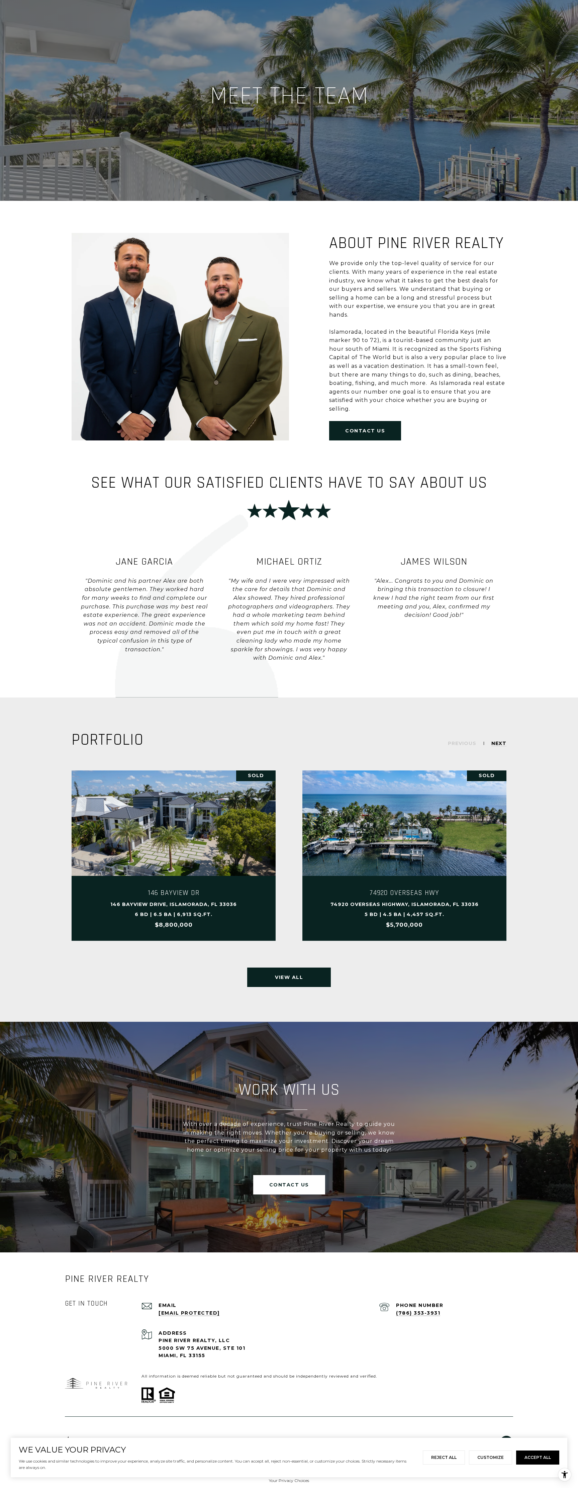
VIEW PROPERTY (173, 856)
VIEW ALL (289, 977)
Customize (490, 1457)
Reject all (444, 1457)
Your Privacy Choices (289, 1480)
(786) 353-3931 (418, 1313)
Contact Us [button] (365, 431)
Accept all (537, 1457)
